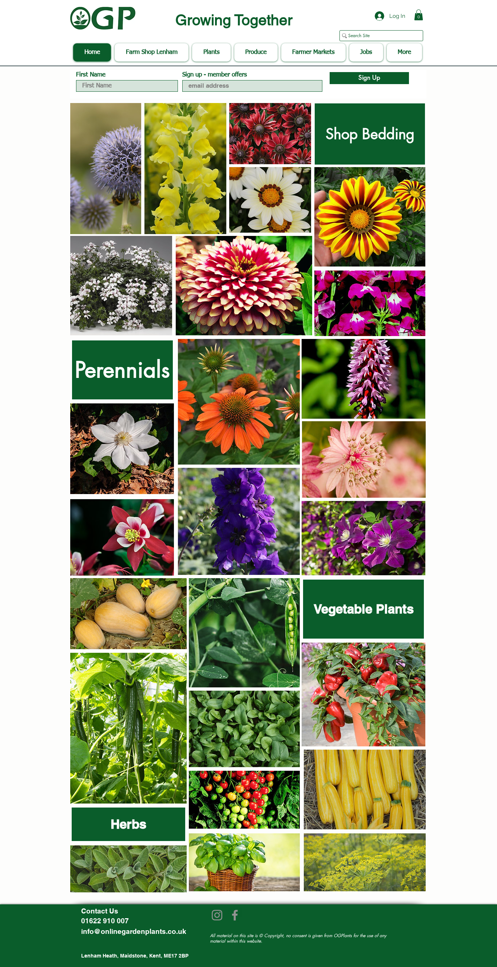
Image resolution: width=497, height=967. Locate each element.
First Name (91, 75)
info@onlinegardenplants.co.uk (133, 931)
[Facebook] (235, 915)
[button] (418, 14)
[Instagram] (217, 915)
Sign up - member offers (214, 75)
